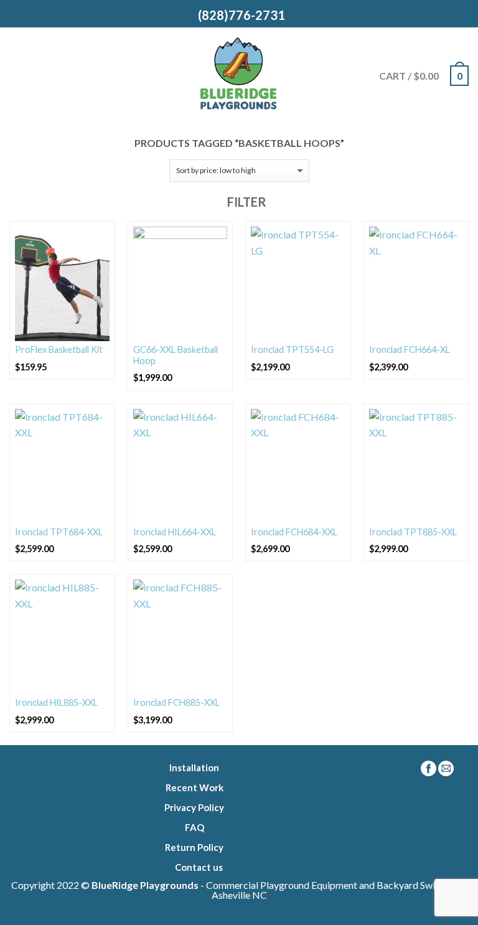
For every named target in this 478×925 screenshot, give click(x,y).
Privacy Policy (194, 807)
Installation (194, 767)
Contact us (199, 867)
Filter (245, 201)
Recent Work (194, 787)
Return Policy (194, 847)
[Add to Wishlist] (99, 236)
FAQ (194, 827)
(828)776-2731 (239, 14)
